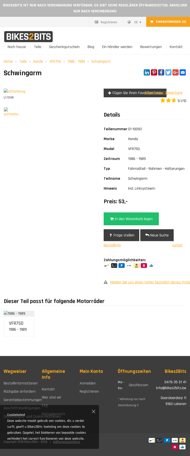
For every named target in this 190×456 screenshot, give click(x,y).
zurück (177, 245)
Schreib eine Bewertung (163, 92)
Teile (37, 47)
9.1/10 (181, 100)
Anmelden (88, 383)
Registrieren (109, 22)
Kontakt (176, 47)
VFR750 (55, 61)
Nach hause (17, 47)
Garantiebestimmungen (19, 400)
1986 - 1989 (76, 61)
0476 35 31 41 (175, 382)
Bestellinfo (112, 245)
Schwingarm (101, 61)
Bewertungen (151, 47)
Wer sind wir (51, 397)
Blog (91, 47)
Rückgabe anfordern (19, 391)
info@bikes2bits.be (171, 388)
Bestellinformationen (19, 383)
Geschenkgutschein (64, 47)
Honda (38, 61)
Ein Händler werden (117, 47)
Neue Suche (159, 235)
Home (8, 61)
